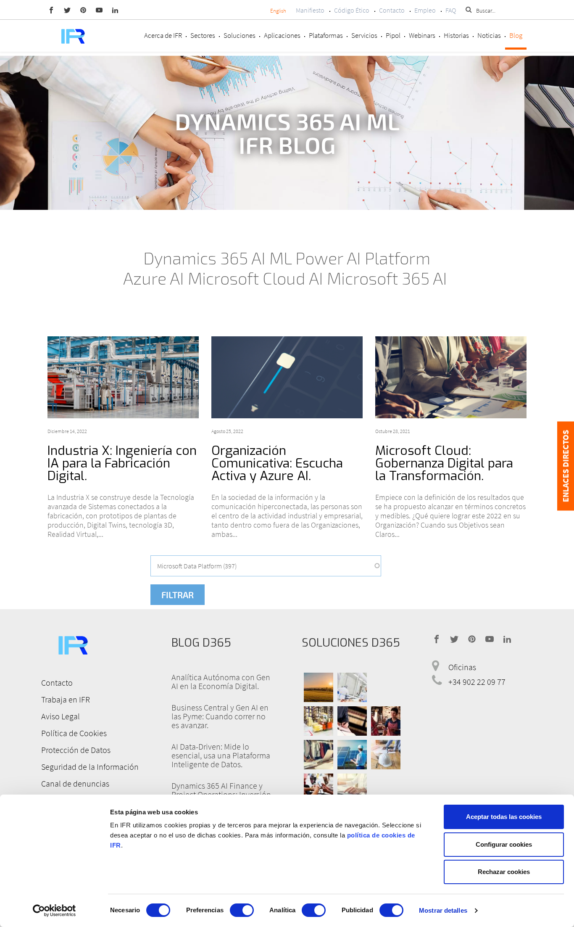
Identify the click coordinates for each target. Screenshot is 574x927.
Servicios (364, 35)
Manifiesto (310, 10)
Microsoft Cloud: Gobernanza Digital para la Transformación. (444, 463)
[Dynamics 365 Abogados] (352, 721)
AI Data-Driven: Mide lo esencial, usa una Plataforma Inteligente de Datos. (220, 755)
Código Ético (351, 10)
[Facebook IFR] (51, 9)
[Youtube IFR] (99, 9)
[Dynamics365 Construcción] (385, 754)
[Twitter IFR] (67, 9)
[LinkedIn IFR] (115, 9)
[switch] (242, 910)
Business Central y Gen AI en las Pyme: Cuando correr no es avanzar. (220, 716)
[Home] (72, 35)
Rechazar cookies (504, 871)
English (278, 10)
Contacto (392, 10)
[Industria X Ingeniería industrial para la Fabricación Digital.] (123, 377)
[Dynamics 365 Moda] (318, 754)
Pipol (393, 35)
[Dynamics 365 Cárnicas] (352, 687)
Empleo (425, 10)
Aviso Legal (60, 716)
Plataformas (326, 35)
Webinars (422, 35)
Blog (515, 35)
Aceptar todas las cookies (504, 816)
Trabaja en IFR (65, 699)
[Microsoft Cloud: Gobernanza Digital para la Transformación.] (451, 377)
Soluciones (239, 35)
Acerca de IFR (163, 35)
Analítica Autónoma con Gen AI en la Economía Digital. (220, 681)
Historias (456, 35)
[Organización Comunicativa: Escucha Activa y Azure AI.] (287, 377)
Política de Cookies (74, 733)
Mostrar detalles (443, 910)
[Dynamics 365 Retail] (385, 721)
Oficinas (462, 667)
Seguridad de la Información (90, 766)
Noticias (489, 35)
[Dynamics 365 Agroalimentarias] (318, 687)
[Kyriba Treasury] (352, 788)
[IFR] (72, 644)
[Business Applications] (318, 788)
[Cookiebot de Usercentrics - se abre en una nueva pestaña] (54, 910)
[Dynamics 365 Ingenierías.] (352, 754)
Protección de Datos (76, 750)
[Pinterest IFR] (83, 9)
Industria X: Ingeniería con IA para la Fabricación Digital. (122, 463)
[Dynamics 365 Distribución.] (318, 721)
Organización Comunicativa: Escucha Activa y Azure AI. (277, 463)
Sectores (202, 35)
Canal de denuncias (75, 783)
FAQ (450, 10)
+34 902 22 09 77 (477, 681)
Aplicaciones (282, 35)
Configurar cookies (504, 844)
